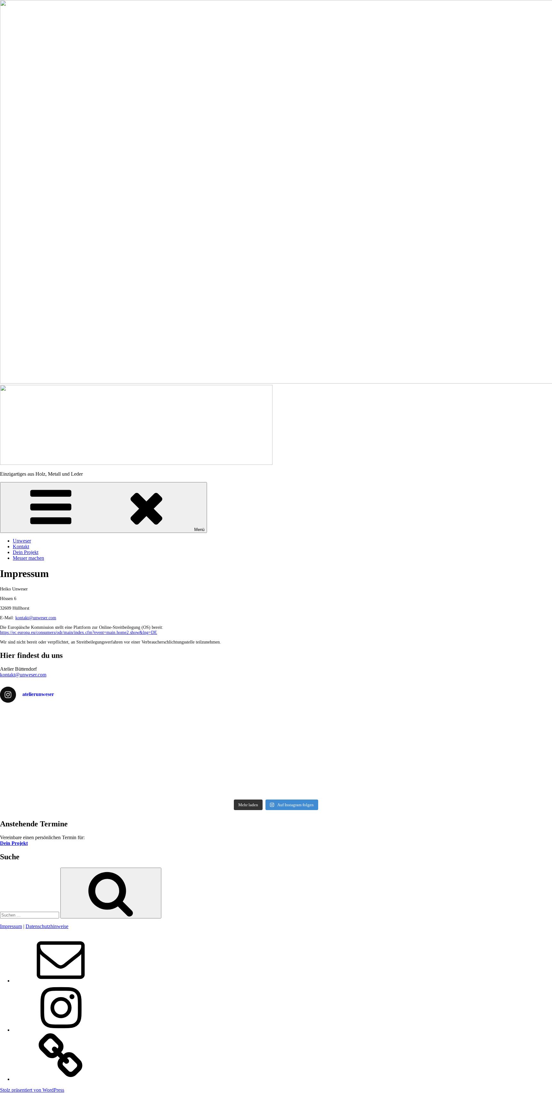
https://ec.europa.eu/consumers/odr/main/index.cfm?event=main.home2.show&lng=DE (78, 632)
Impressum (11, 926)
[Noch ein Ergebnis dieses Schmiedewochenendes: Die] (207, 768)
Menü (199, 529)
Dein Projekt (25, 552)
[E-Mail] (61, 980)
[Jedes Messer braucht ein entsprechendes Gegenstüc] (68, 774)
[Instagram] (61, 1030)
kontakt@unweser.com (35, 617)
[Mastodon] (61, 1079)
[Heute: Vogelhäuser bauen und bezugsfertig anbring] (207, 721)
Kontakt (21, 546)
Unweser (22, 540)
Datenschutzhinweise (47, 926)
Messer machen (28, 558)
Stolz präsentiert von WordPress (32, 1090)
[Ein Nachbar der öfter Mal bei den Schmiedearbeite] (345, 730)
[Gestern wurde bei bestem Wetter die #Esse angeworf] (345, 765)
